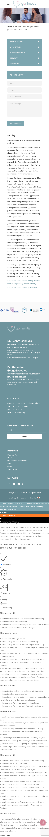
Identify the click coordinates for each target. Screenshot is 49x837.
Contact (10, 466)
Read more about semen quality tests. (22, 287)
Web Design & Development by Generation (23, 498)
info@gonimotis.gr (19, 412)
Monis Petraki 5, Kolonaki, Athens (27, 403)
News (9, 458)
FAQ (9, 463)
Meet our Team (13, 455)
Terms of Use (12, 469)
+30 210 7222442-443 (19, 406)
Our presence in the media (17, 461)
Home (9, 26)
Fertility (18, 26)
